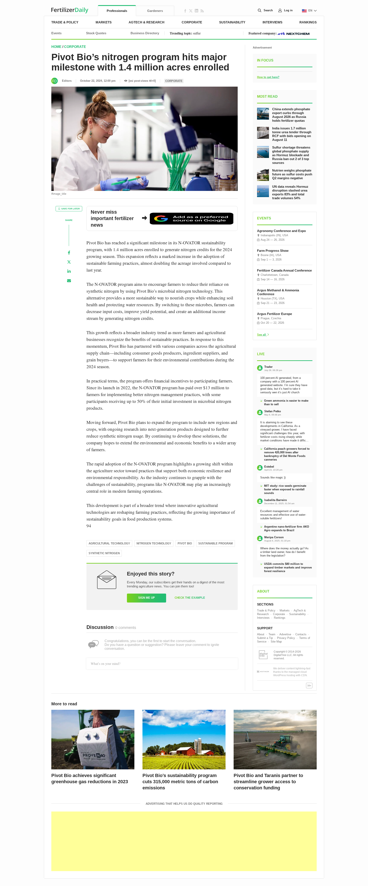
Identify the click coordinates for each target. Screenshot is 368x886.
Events (56, 33)
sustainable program (215, 543)
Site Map (276, 641)
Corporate (192, 22)
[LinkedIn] (69, 271)
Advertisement (262, 47)
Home (56, 47)
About (260, 634)
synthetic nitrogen (104, 553)
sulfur (197, 33)
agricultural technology (109, 543)
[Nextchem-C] (293, 33)
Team (272, 634)
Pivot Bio (185, 543)
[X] (69, 262)
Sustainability (232, 22)
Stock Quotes (96, 33)
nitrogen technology (154, 543)
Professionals (117, 11)
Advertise (285, 634)
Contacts (300, 634)
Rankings (308, 22)
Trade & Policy (64, 22)
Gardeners (155, 11)
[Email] (69, 280)
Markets (104, 22)
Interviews (272, 22)
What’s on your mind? (105, 663)
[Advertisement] (184, 841)
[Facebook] (69, 252)
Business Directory (145, 33)
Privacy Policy (286, 638)
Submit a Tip (265, 638)
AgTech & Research (146, 22)
